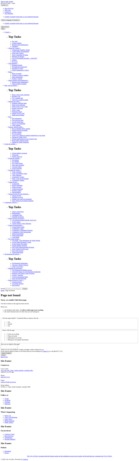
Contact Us (45, 351)
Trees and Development (19, 278)
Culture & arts (12, 182)
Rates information (17, 77)
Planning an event (17, 197)
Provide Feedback (10, 439)
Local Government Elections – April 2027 (24, 58)
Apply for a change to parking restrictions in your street (28, 135)
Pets (9, 117)
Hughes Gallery (17, 190)
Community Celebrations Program (22, 230)
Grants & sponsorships (15, 225)
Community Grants (18, 228)
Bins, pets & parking (11, 85)
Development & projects (12, 254)
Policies (14, 60)
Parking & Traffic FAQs (19, 137)
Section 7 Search (17, 79)
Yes (9, 322)
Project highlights (17, 185)
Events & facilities (10, 144)
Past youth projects (17, 251)
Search (3, 288)
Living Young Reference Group (21, 242)
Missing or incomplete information (18, 340)
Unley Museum (16, 175)
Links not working (13, 334)
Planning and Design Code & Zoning (23, 273)
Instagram (7, 404)
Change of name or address (20, 75)
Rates (10, 72)
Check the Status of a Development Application (26, 272)
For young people (17, 163)
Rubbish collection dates (19, 103)
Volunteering (8, 437)
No (9, 326)
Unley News (8, 419)
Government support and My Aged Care (24, 220)
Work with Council (18, 53)
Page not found (12, 336)
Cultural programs (17, 189)
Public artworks (16, 187)
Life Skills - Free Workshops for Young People (26, 240)
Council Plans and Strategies (20, 51)
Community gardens (18, 180)
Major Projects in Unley (15, 280)
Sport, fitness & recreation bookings (22, 201)
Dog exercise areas (17, 120)
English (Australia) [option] (21, 23)
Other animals (16, 125)
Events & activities (13, 158)
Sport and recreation (18, 165)
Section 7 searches (17, 275)
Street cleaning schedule (19, 84)
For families (15, 162)
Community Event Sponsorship (21, 232)
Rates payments (16, 73)
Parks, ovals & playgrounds (20, 178)
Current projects (17, 282)
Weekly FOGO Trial (18, 113)
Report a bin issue (17, 108)
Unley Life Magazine (11, 417)
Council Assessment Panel (20, 277)
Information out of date (15, 338)
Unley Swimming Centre (19, 173)
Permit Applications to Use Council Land (24, 139)
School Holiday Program (19, 245)
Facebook (7, 400)
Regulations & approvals (19, 67)
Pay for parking (16, 134)
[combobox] (10, 20)
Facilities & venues (14, 170)
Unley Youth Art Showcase (20, 249)
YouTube (7, 402)
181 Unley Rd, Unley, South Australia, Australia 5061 (17, 370)
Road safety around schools (20, 140)
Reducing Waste (17, 112)
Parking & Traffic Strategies (20, 142)
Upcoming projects (17, 283)
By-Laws (15, 62)
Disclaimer (8, 451)
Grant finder (15, 237)
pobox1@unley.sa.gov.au (8, 382)
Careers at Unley (10, 434)
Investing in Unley (17, 68)
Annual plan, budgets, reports (21, 50)
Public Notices (9, 422)
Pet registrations (17, 118)
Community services (11, 202)
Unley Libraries (16, 172)
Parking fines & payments (20, 130)
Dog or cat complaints (18, 123)
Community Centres (18, 177)
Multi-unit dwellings (18, 115)
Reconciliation (16, 192)
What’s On (8, 415)
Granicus (25, 459)
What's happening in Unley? (20, 70)
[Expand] (10, 32)
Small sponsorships (18, 234)
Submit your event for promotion (22, 199)
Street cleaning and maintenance (18, 80)
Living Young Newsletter (19, 244)
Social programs (17, 168)
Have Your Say (9, 436)
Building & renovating (15, 268)
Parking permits (16, 132)
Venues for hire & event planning (18, 194)
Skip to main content (7, 1)
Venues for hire (16, 195)
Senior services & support (16, 218)
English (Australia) (21, 17)
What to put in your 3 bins (20, 106)
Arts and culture (17, 167)
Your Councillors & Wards (20, 55)
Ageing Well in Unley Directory (21, 223)
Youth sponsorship (17, 235)
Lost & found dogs (17, 122)
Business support (17, 65)
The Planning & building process (22, 270)
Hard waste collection (18, 105)
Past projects (16, 285)
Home (2, 290)
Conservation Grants (18, 227)
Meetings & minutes (18, 56)
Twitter (7, 399)
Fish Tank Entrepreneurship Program (23, 247)
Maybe (10, 324)
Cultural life (15, 184)
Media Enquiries (9, 421)
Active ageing (16, 222)
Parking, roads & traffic (15, 127)
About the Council (13, 48)
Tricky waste (16, 110)
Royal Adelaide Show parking (21, 128)
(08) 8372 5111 (5, 377)
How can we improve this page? (10, 344)
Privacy (7, 453)
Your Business (12, 63)
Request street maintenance (20, 82)
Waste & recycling (13, 101)
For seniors (15, 160)
